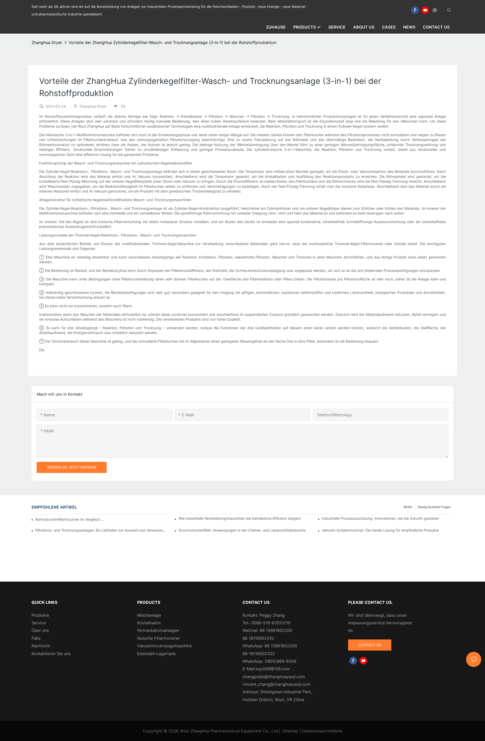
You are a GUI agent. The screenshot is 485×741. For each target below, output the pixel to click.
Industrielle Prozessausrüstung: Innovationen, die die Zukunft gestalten (380, 518)
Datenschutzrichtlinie (322, 730)
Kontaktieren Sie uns (51, 653)
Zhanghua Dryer (47, 42)
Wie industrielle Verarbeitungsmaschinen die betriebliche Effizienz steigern (240, 518)
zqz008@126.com (273, 668)
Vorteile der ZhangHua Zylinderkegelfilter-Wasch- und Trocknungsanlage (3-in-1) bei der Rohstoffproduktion (172, 42)
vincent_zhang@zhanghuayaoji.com (276, 684)
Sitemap (290, 730)
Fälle (36, 638)
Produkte (40, 615)
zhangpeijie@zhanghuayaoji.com (274, 676)
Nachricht (41, 645)
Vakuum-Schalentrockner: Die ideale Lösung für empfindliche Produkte (380, 530)
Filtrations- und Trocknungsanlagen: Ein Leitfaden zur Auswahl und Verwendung (101, 530)
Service (39, 622)
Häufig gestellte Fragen (434, 507)
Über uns (40, 630)
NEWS (407, 507)
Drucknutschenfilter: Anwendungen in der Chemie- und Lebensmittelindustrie (242, 530)
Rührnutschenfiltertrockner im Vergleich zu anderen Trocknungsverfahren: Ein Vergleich (70, 519)
